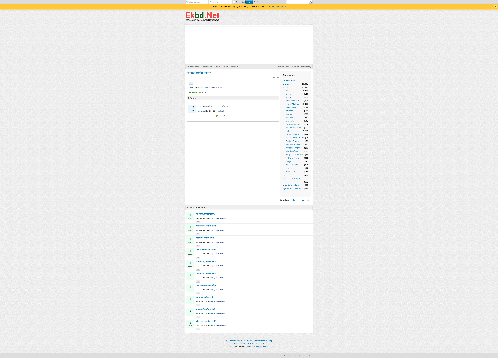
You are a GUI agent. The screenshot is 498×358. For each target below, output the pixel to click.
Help (270, 341)
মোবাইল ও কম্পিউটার (292, 134)
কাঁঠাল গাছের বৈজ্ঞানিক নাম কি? (206, 321)
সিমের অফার (289, 114)
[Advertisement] (249, 45)
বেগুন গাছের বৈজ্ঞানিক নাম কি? (206, 285)
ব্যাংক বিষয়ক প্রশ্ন (292, 165)
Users (217, 67)
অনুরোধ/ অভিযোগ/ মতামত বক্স (292, 188)
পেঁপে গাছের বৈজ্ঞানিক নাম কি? (206, 250)
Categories (207, 67)
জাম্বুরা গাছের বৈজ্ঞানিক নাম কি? (206, 226)
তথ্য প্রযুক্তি (290, 121)
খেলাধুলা (288, 161)
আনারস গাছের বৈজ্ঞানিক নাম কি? (206, 261)
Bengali (256, 346)
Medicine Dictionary (301, 67)
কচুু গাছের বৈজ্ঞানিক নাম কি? (205, 297)
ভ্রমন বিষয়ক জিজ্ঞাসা (292, 151)
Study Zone (283, 67)
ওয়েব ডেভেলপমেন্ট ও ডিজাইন (294, 128)
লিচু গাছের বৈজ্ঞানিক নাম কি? (205, 214)
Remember (240, 2)
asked (191, 87)
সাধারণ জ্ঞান (289, 117)
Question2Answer (289, 355)
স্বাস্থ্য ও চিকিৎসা (291, 107)
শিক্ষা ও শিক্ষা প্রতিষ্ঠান (292, 101)
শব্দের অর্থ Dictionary (293, 104)
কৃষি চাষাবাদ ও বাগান (292, 94)
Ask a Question (230, 67)
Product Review (292, 141)
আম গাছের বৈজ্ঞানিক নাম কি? (205, 309)
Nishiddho (296, 200)
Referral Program (260, 341)
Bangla (286, 87)
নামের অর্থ (289, 97)
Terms (243, 343)
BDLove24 (306, 200)
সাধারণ (288, 91)
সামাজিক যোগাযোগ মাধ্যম (293, 124)
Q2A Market (309, 355)
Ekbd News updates (291, 185)
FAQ (236, 343)
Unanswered (193, 67)
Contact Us (259, 343)
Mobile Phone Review (295, 138)
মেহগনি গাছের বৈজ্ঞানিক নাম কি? (206, 273)
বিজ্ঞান (287, 131)
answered (201, 111)
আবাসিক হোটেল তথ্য (292, 158)
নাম (191, 83)
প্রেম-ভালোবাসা (290, 168)
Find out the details (277, 6)
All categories (289, 80)
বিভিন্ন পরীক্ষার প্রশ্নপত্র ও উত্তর (294, 179)
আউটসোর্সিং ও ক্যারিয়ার (293, 148)
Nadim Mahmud (221, 218)
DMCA (250, 343)
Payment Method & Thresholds (239, 341)
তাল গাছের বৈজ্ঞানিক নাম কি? (205, 238)
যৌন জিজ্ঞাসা (289, 111)
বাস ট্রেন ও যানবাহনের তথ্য (294, 155)
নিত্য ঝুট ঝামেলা (291, 171)
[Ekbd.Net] (202, 19)
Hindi (285, 175)
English (286, 84)
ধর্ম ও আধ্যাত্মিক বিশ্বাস (293, 144)
